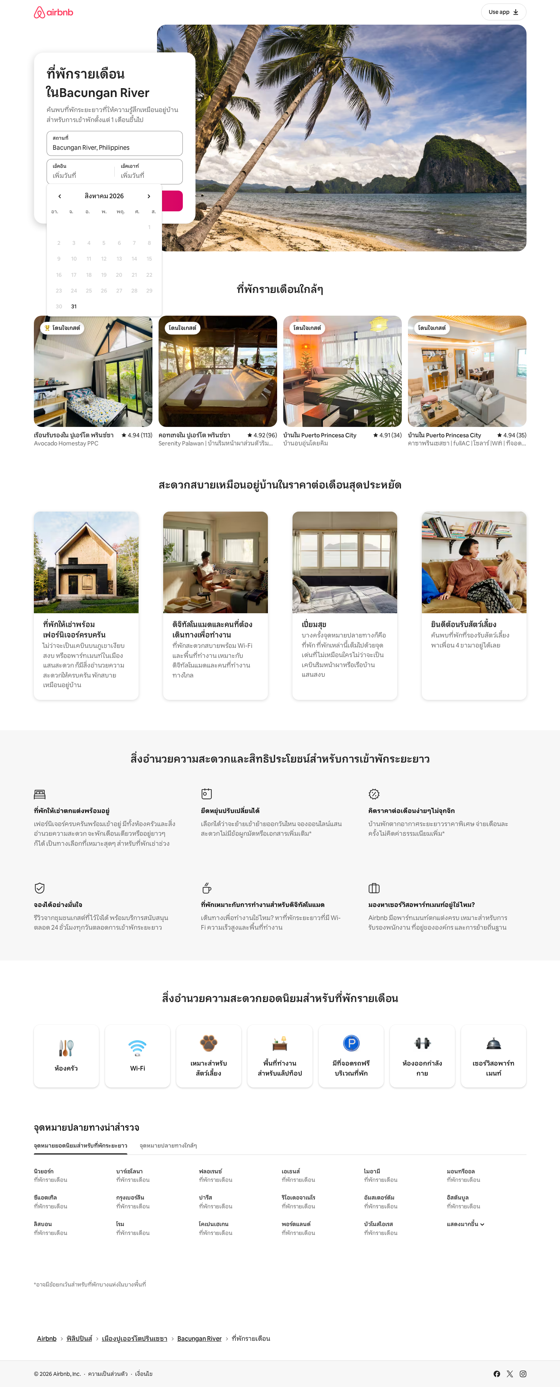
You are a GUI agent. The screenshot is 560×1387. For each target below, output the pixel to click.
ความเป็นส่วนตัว (108, 1373)
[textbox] (81, 176)
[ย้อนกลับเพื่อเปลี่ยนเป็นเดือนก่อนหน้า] (60, 196)
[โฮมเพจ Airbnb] (53, 12)
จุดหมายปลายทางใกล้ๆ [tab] (168, 1145)
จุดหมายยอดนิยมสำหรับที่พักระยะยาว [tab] (80, 1145)
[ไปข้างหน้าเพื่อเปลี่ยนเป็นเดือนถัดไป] (148, 196)
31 (74, 306)
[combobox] (115, 147)
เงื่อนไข (143, 1373)
